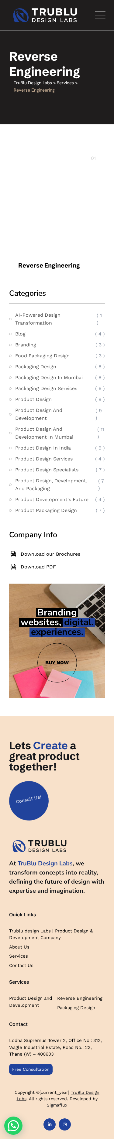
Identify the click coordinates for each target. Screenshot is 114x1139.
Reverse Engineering (49, 265)
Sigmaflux (57, 1105)
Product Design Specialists (46, 470)
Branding (25, 345)
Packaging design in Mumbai (49, 377)
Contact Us (21, 965)
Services (18, 956)
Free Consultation (31, 1069)
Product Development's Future (51, 499)
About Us (19, 947)
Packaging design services (46, 388)
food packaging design (42, 356)
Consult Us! (29, 799)
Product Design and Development (30, 1002)
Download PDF (38, 567)
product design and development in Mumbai (44, 433)
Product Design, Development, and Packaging (51, 484)
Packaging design (35, 366)
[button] (13, 1126)
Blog (20, 334)
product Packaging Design (46, 510)
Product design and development (38, 414)
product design (33, 399)
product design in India (43, 448)
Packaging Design (76, 1007)
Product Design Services (44, 459)
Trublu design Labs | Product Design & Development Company (51, 934)
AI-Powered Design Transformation (37, 319)
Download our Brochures (50, 554)
